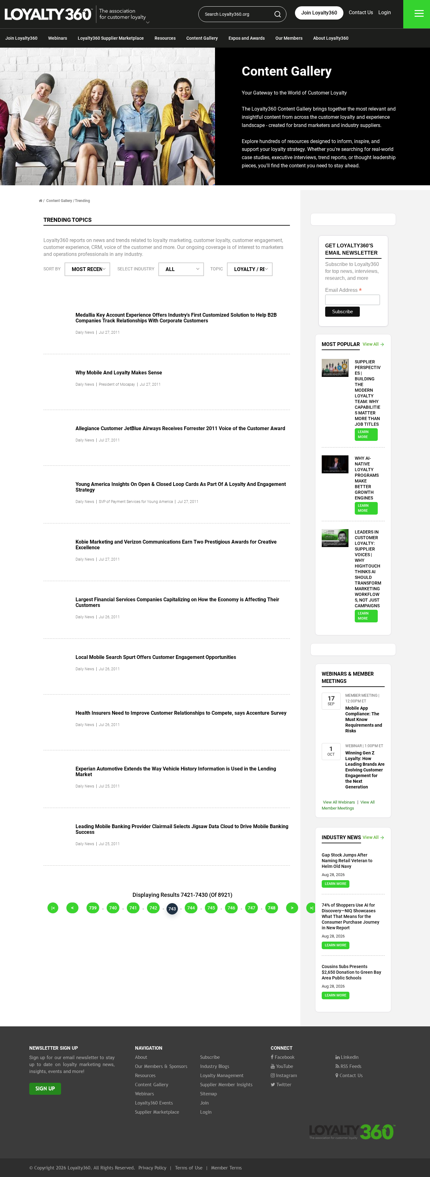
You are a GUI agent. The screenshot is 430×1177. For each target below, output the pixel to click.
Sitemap (208, 1093)
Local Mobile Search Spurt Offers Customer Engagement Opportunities (156, 657)
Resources (165, 38)
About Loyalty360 (330, 38)
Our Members (289, 38)
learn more (363, 434)
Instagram (286, 1075)
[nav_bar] (419, 14)
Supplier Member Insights (226, 1084)
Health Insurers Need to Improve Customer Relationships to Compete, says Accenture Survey (181, 713)
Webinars (57, 38)
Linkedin (350, 1057)
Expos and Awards (247, 38)
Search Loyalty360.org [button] (227, 14)
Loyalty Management (222, 1075)
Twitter (283, 1084)
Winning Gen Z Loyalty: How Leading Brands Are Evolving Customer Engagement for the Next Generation (365, 769)
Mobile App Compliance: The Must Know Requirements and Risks (363, 719)
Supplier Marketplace (157, 1112)
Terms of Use (188, 1167)
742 (153, 907)
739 (93, 907)
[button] (148, 23)
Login (384, 12)
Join (204, 1102)
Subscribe (210, 1057)
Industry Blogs (214, 1066)
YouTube (284, 1066)
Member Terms (226, 1167)
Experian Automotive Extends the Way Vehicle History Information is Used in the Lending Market (176, 771)
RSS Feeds (351, 1066)
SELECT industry (135, 268)
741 (133, 907)
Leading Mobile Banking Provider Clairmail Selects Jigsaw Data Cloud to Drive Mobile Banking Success (182, 829)
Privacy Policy (152, 1167)
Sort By (51, 268)
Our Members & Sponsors (161, 1066)
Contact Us (361, 12)
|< (53, 907)
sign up (45, 1088)
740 (113, 907)
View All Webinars (339, 802)
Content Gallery (202, 38)
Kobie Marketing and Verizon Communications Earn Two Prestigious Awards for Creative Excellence (176, 545)
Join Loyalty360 (21, 38)
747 (251, 907)
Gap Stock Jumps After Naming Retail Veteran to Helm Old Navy (347, 860)
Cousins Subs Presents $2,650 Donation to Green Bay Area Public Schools (351, 972)
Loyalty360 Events (154, 1102)
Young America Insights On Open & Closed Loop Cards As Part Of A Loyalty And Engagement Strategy (181, 487)
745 (211, 907)
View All (371, 344)
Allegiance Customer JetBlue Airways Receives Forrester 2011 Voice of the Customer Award (180, 428)
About (141, 1057)
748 (271, 907)
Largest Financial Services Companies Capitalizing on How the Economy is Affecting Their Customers (177, 602)
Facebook (285, 1057)
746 (231, 907)
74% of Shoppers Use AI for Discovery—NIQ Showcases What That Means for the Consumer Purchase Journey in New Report (350, 916)
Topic (216, 268)
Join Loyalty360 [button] (319, 13)
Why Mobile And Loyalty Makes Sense (119, 373)
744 (191, 907)
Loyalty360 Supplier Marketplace (111, 38)
